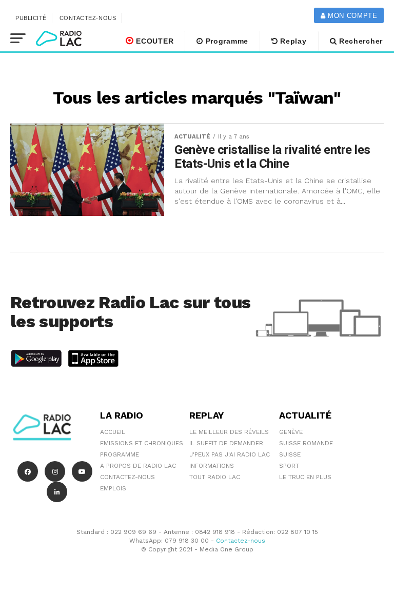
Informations (211, 465)
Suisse (290, 454)
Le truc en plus (305, 477)
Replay (292, 41)
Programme (225, 41)
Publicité (31, 18)
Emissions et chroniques (141, 443)
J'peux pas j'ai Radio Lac (229, 454)
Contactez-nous (88, 18)
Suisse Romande (306, 443)
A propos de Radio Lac (138, 465)
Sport (289, 465)
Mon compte (351, 15)
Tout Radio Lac (214, 477)
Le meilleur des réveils (229, 431)
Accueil (112, 431)
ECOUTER (154, 41)
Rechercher (360, 41)
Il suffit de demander (226, 443)
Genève (291, 431)
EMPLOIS (113, 488)
